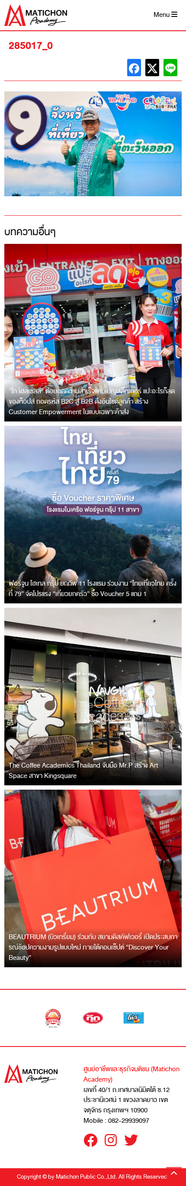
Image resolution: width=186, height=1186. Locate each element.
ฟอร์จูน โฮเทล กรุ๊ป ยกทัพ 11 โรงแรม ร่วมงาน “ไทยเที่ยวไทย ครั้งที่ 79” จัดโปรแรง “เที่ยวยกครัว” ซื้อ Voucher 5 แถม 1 (92, 588)
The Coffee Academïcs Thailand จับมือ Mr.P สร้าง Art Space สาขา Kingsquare (83, 770)
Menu (162, 15)
